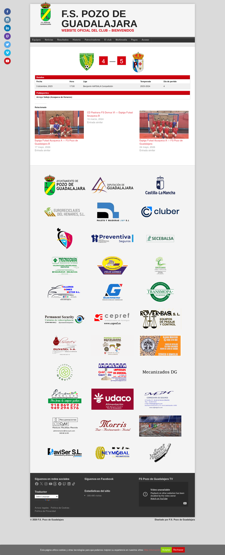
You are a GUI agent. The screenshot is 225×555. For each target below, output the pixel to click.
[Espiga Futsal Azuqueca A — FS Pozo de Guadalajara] (164, 125)
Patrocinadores (92, 39)
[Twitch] (7, 36)
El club (108, 39)
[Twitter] (7, 44)
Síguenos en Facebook (98, 479)
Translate (54, 500)
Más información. (152, 549)
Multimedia (121, 39)
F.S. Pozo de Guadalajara (99, 18)
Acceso (145, 39)
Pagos (134, 39)
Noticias (49, 39)
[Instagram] (7, 19)
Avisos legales (42, 507)
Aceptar (166, 549)
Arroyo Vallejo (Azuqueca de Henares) (54, 97)
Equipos (36, 39)
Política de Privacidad (45, 510)
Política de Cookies (60, 507)
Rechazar (178, 549)
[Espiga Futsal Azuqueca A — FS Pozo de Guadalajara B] (59, 125)
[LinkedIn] (7, 28)
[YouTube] (7, 61)
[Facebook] (7, 11)
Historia (77, 39)
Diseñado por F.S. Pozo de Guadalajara (175, 519)
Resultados (63, 39)
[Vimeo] (7, 52)
